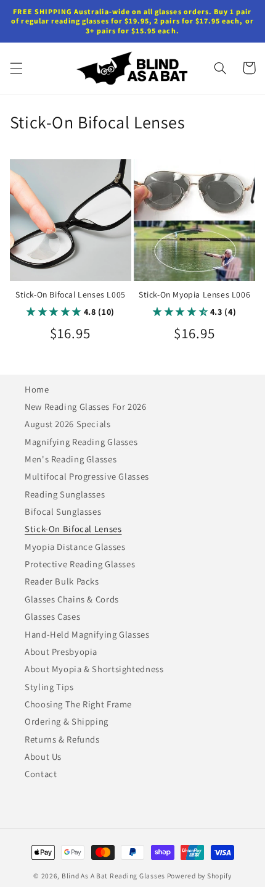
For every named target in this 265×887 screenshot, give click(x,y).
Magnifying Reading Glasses (81, 442)
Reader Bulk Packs (62, 581)
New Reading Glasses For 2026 (86, 406)
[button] (16, 68)
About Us (43, 756)
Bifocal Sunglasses (63, 511)
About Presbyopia (61, 651)
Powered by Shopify (199, 875)
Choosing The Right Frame (78, 704)
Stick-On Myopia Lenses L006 (194, 294)
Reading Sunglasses (65, 494)
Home (37, 389)
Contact (41, 774)
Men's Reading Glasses (70, 459)
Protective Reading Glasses (80, 564)
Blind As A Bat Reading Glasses (113, 875)
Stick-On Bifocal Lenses (73, 529)
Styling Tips (49, 687)
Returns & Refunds (62, 739)
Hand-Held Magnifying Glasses (87, 634)
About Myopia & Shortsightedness (94, 669)
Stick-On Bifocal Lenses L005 (70, 294)
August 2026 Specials (68, 424)
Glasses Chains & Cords (72, 599)
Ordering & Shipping (66, 721)
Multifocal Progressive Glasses (87, 476)
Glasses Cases (52, 616)
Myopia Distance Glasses (75, 546)
